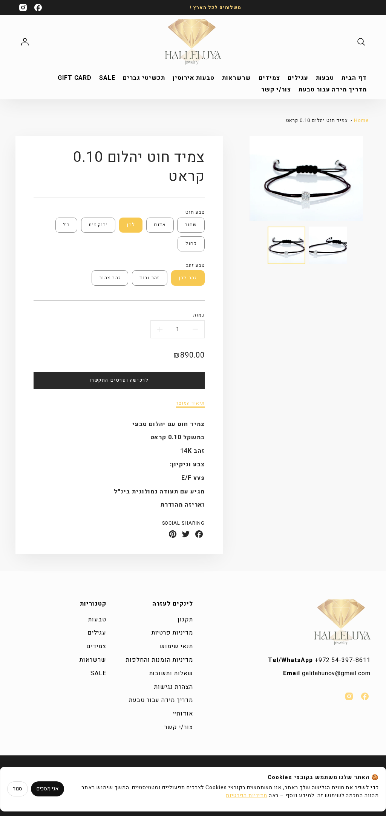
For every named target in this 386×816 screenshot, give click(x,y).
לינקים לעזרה (172, 603)
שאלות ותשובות (171, 673)
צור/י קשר (276, 90)
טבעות (325, 78)
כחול (191, 243)
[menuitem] (354, 78)
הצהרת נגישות (173, 686)
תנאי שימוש (176, 646)
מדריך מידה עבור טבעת (333, 90)
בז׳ (66, 224)
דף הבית (354, 78)
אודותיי (183, 713)
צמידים (269, 78)
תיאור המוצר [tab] (190, 403)
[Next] (368, 178)
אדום (160, 224)
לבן (131, 224)
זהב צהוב (110, 277)
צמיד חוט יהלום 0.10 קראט (317, 120)
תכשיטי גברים (144, 78)
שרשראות (236, 78)
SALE (107, 78)
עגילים (298, 78)
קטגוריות (93, 603)
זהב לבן (188, 277)
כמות (199, 315)
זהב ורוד (149, 277)
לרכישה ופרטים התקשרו (119, 380)
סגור (17, 789)
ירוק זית (98, 224)
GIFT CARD (75, 78)
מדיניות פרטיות (172, 632)
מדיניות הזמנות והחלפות (159, 659)
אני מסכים (47, 789)
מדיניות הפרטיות (246, 795)
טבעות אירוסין (193, 78)
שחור (191, 224)
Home (361, 120)
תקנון (185, 619)
